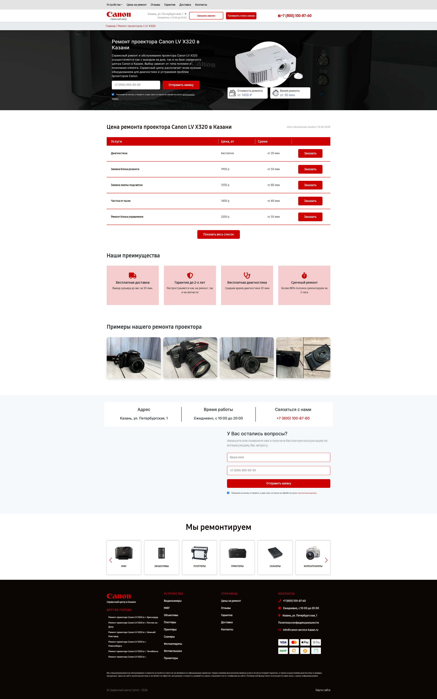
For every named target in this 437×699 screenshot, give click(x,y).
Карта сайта (323, 690)
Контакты (201, 4)
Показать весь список (218, 234)
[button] (110, 560)
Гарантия (169, 4)
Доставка (185, 4)
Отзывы (155, 4)
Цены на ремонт (137, 4)
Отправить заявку (181, 85)
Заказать (310, 153)
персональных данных (307, 493)
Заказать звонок (206, 15)
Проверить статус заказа (241, 15)
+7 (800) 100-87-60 (293, 418)
